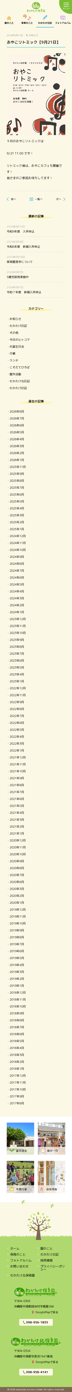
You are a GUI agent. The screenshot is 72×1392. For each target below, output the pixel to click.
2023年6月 (17, 661)
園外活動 (15, 374)
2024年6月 (17, 578)
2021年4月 (17, 813)
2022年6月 (17, 723)
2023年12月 (18, 619)
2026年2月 (17, 453)
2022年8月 (17, 709)
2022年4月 (17, 737)
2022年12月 (18, 688)
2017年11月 (18, 1083)
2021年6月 (17, 799)
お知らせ (33, 35)
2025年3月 (17, 515)
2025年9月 (17, 474)
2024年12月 (18, 536)
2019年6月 (17, 951)
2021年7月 (17, 792)
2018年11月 (18, 999)
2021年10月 (18, 771)
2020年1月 (17, 903)
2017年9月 (17, 1096)
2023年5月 (17, 667)
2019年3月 (17, 972)
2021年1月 (17, 833)
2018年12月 (18, 993)
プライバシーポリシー (52, 1268)
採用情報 (46, 1260)
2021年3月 (17, 820)
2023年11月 (18, 626)
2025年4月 (17, 508)
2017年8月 (17, 1103)
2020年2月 (17, 896)
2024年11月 (18, 543)
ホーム (14, 1248)
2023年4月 (17, 674)
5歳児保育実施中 (18, 277)
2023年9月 (17, 640)
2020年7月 (17, 875)
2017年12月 (18, 1076)
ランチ (14, 360)
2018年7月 (17, 1027)
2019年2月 (17, 979)
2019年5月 (17, 958)
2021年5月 (17, 806)
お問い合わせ (19, 1266)
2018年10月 (18, 1006)
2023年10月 (18, 633)
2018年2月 (17, 1062)
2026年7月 (17, 418)
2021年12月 (18, 757)
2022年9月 (17, 702)
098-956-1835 (37, 1322)
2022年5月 (17, 730)
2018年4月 (17, 1048)
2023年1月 (17, 681)
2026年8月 (17, 411)
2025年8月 (17, 481)
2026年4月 (17, 439)
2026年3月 (17, 446)
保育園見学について (20, 262)
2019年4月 (17, 965)
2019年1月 (17, 986)
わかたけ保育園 (36, 7)
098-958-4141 (37, 1372)
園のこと (9, 20)
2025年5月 (17, 501)
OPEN (63, 20)
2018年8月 (17, 1020)
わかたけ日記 (45, 20)
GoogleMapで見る (47, 1312)
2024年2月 (17, 605)
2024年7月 (17, 571)
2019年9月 (17, 930)
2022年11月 (18, 695)
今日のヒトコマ (20, 340)
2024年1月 (17, 612)
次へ (58, 199)
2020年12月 (18, 840)
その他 (14, 333)
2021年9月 (17, 778)
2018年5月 (17, 1041)
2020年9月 (17, 861)
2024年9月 (17, 557)
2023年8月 (17, 647)
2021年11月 (18, 764)
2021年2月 (17, 827)
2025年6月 (17, 495)
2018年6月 (17, 1034)
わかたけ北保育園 (22, 1275)
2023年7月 (17, 654)
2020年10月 (18, 854)
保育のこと (27, 20)
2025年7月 (17, 488)
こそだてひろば (20, 367)
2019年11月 (18, 916)
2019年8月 (17, 937)
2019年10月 (18, 923)
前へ (13, 199)
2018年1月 (17, 1069)
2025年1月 (17, 529)
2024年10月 (18, 550)
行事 (12, 353)
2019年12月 (18, 910)
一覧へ (38, 199)
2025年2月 (17, 522)
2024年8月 (17, 564)
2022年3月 (17, 744)
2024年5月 (17, 584)
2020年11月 (18, 847)
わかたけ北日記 (20, 381)
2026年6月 (17, 425)
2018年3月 (17, 1055)
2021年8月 (17, 785)
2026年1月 (17, 460)
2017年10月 (18, 1089)
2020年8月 (17, 868)
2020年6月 (17, 882)
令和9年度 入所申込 (20, 231)
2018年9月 (17, 1013)
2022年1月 (17, 750)
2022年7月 (17, 716)
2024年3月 (17, 598)
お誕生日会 (17, 347)
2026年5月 (17, 432)
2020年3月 (17, 889)
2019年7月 (17, 944)
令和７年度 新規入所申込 (24, 292)
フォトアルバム (21, 1260)
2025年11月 (18, 467)
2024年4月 (17, 591)
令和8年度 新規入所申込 (23, 247)
